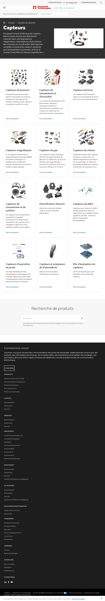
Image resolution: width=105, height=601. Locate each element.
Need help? (8, 514)
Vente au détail (9, 448)
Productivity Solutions (11, 385)
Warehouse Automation (12, 392)
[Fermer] (101, 598)
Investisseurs (8, 536)
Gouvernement (9, 455)
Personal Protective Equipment (14, 382)
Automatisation (9, 402)
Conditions (7, 593)
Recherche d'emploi (10, 553)
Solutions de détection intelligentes (16, 479)
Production (7, 442)
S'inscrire (9, 368)
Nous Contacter (9, 564)
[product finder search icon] (82, 318)
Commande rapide (88, 2)
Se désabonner (9, 570)
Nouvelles (7, 529)
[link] (19, 118)
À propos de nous (10, 526)
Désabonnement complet (91, 593)
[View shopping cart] (101, 2)
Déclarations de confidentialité (21, 593)
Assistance (7, 567)
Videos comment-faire (12, 510)
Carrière (7, 550)
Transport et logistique (12, 439)
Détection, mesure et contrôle (14, 378)
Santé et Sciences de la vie (13, 435)
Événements (8, 539)
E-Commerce (8, 452)
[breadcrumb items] (4, 23)
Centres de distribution (12, 445)
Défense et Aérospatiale (12, 458)
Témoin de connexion (75, 593)
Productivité (8, 406)
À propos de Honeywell (11, 523)
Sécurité (7, 409)
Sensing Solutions (10, 388)
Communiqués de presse (12, 533)
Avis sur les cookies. (78, 599)
